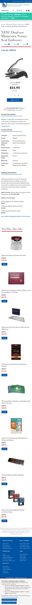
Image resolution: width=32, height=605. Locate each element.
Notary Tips (5, 571)
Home (3, 24)
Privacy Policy (23, 557)
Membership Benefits (8, 557)
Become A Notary (7, 569)
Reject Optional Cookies (9, 602)
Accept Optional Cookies (9, 599)
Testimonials (6, 572)
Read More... (6, 126)
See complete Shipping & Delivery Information (15, 216)
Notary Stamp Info (24, 554)
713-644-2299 (19, 1)
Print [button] (24, 44)
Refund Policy (23, 560)
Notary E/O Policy (7, 546)
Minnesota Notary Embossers (15, 24)
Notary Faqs (5, 566)
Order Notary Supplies (25, 546)
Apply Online (6, 543)
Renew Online (6, 545)
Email (15, 44)
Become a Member (7, 558)
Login (4, 554)
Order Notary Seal (24, 545)
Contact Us (28, 1)
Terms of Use (23, 555)
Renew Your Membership (9, 560)
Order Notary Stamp (24, 543)
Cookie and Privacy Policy (12, 597)
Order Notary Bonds (7, 548)
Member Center (6, 555)
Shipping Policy (23, 558)
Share (6, 44)
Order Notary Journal (25, 548)
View (4, 264)
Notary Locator (6, 567)
